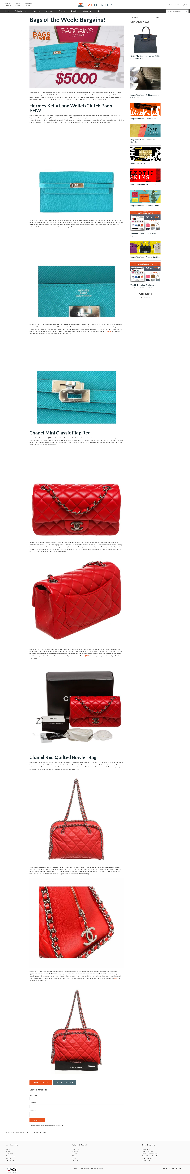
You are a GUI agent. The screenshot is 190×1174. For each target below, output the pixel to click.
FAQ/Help (75, 1151)
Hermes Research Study (150, 1154)
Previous (135, 17)
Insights (74, 11)
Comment (32, 1110)
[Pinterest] (180, 1168)
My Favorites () (174, 5)
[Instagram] (177, 1168)
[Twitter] (173, 1168)
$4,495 (87, 656)
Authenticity (9, 1154)
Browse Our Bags (64, 1083)
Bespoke (62, 11)
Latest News (146, 1149)
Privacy (74, 1156)
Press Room (146, 1160)
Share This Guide (40, 1083)
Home (7, 11)
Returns (74, 1154)
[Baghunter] (95, 4)
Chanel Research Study (149, 1156)
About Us (9, 1151)
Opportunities (10, 1156)
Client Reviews (10, 1160)
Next (157, 17)
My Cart (184, 5)
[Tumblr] (183, 1168)
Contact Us (75, 1149)
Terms (74, 1158)
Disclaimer (75, 1160)
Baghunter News (18, 1132)
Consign (49, 11)
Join (159, 5)
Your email (33, 1103)
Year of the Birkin (147, 1158)
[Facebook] (170, 1168)
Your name (33, 1095)
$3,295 (116, 978)
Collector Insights (147, 1151)
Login (164, 5)
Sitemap (8, 1158)
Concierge (36, 11)
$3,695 (109, 331)
